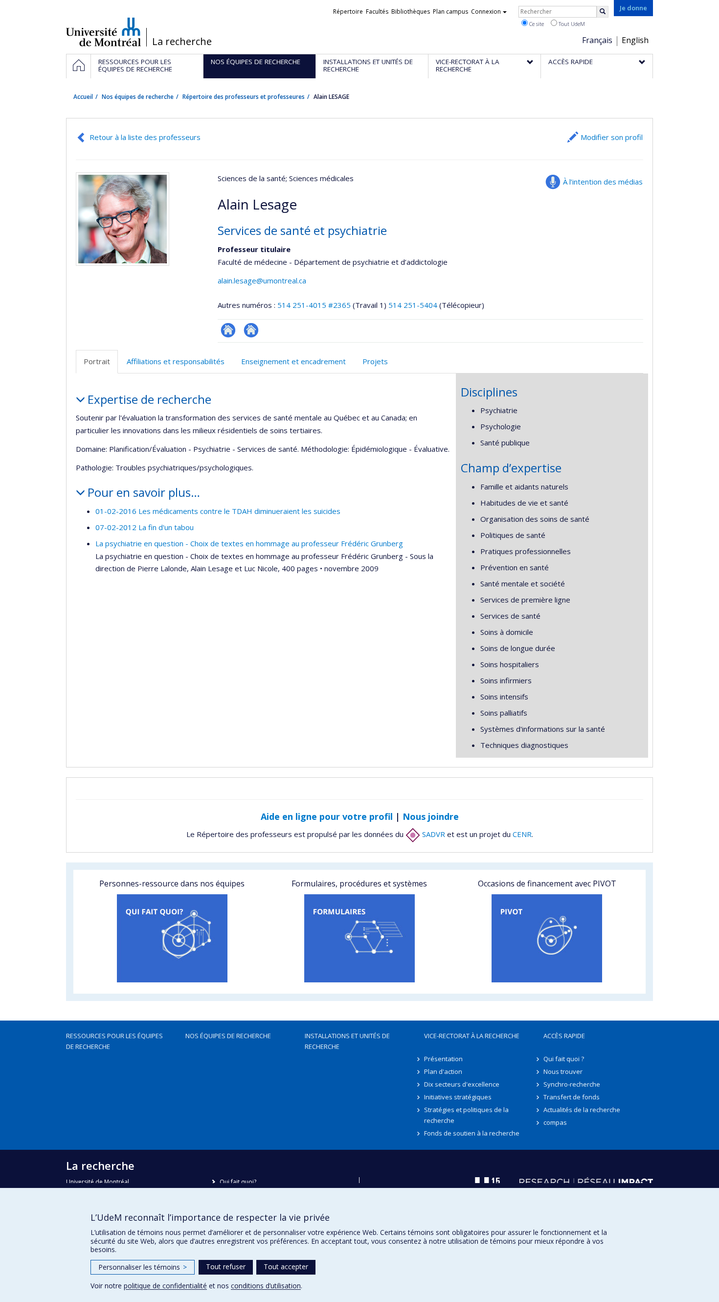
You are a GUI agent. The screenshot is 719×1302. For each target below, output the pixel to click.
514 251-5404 (413, 305)
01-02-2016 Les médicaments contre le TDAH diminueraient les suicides (217, 511)
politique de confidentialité (165, 1285)
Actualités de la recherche (581, 1109)
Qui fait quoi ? (563, 1058)
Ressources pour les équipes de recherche (114, 1041)
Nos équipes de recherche (138, 97)
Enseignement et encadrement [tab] (293, 361)
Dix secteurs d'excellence (461, 1084)
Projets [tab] (375, 361)
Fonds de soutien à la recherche (471, 1133)
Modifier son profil (612, 137)
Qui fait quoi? (238, 1182)
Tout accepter (286, 1266)
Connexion (486, 11)
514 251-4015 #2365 (314, 305)
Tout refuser (226, 1266)
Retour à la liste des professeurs (145, 137)
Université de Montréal (103, 31)
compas (555, 1122)
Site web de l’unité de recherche (251, 330)
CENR (522, 834)
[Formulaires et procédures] (359, 938)
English (635, 40)
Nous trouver (563, 1071)
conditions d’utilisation (266, 1285)
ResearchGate (228, 330)
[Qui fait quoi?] (172, 938)
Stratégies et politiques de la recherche (466, 1115)
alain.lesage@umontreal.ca (262, 280)
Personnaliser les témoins (142, 1267)
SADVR (432, 834)
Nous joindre (431, 816)
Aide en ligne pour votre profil (327, 816)
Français (597, 40)
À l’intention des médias (603, 181)
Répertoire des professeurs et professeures (243, 97)
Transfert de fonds (571, 1097)
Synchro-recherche (571, 1084)
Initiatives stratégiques (458, 1097)
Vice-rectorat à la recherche (471, 1035)
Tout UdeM (571, 23)
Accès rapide (564, 1035)
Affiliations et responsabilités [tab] (176, 361)
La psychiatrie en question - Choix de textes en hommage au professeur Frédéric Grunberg (249, 543)
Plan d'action (443, 1071)
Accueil (83, 97)
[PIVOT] (547, 938)
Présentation (443, 1058)
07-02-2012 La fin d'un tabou (144, 527)
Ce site (536, 23)
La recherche (182, 41)
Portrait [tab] (97, 361)
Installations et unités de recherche (347, 1041)
